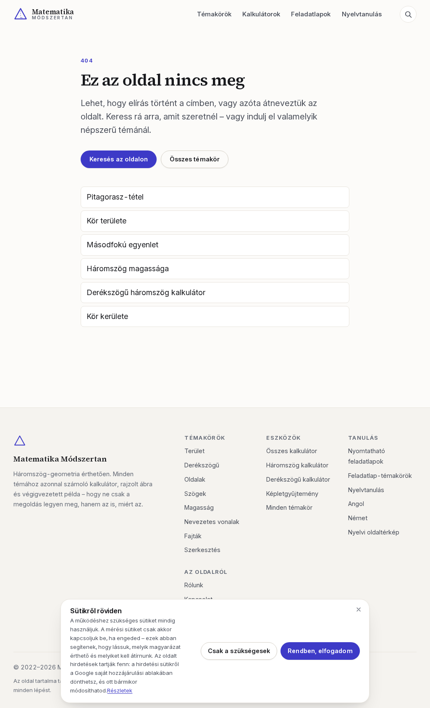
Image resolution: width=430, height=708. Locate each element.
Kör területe (106, 220)
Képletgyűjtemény (292, 493)
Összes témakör (195, 159)
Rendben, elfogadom (320, 650)
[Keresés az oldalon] (408, 14)
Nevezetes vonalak (211, 521)
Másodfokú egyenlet (122, 244)
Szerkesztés (202, 549)
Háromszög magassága (128, 268)
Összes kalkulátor (291, 450)
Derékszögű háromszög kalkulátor (146, 292)
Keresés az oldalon (118, 159)
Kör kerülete (107, 316)
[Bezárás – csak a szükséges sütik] (358, 609)
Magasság (199, 507)
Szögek (195, 493)
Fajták (193, 535)
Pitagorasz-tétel (115, 196)
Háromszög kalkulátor (297, 465)
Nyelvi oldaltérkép (373, 532)
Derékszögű (201, 465)
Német (357, 517)
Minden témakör (289, 507)
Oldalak (194, 479)
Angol (356, 503)
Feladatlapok (310, 14)
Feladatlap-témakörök (380, 475)
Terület (194, 450)
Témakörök (214, 14)
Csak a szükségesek (239, 650)
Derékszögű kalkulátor (298, 479)
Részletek (119, 690)
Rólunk (193, 585)
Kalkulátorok (261, 14)
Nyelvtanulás (362, 14)
